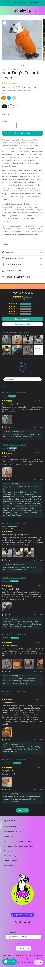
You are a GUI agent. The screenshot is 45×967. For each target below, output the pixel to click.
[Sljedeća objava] (41, 3)
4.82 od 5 (28, 297)
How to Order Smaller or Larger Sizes (18, 846)
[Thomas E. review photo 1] (7, 664)
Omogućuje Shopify (22, 955)
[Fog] (14, 98)
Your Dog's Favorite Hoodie (14, 393)
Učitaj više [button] (22, 810)
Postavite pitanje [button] (22, 324)
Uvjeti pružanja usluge (33, 959)
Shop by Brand (10, 826)
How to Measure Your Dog (14, 831)
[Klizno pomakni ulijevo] (17, 65)
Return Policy (9, 836)
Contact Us (8, 851)
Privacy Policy (9, 866)
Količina (4, 121)
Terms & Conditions (11, 861)
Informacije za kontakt (29, 962)
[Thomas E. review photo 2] (18, 664)
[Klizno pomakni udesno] (27, 65)
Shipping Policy (10, 856)
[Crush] (4, 98)
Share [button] (6, 244)
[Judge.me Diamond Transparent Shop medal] (21, 366)
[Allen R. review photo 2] (18, 552)
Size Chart (6, 114)
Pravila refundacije (36, 955)
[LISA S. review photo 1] (7, 420)
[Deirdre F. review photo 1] (7, 607)
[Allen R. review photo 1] (7, 552)
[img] (7, 401)
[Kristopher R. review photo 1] (7, 782)
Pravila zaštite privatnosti (15, 959)
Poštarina (5, 90)
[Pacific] (9, 98)
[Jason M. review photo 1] (7, 732)
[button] (4, 10)
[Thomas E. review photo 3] (29, 664)
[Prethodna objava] (4, 3)
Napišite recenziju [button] (22, 319)
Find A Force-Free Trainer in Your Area (19, 841)
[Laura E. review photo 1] (7, 472)
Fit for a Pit (11, 955)
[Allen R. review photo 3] (29, 552)
